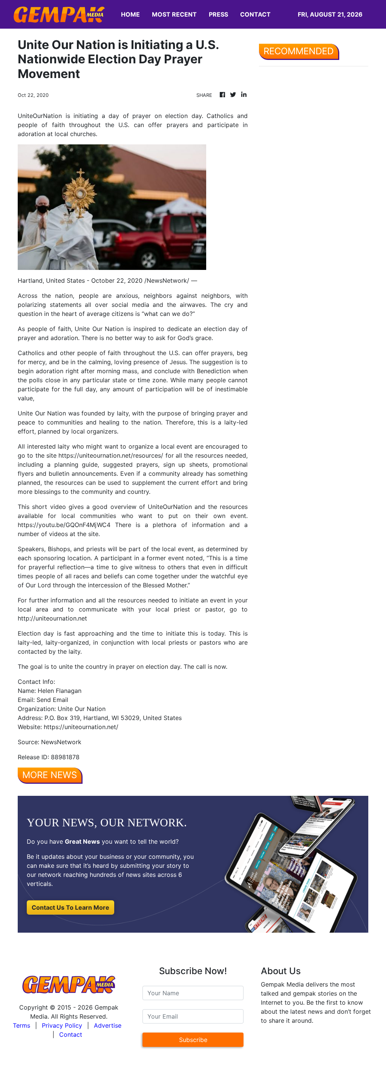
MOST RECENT (174, 14)
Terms (21, 1025)
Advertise (107, 1025)
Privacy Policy (62, 1025)
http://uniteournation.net (52, 618)
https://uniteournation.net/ (81, 727)
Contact (70, 1034)
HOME (130, 14)
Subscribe (193, 1039)
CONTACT (255, 14)
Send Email (52, 699)
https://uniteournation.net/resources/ (110, 455)
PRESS (218, 14)
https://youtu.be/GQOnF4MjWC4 (64, 525)
